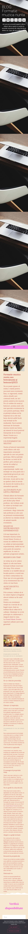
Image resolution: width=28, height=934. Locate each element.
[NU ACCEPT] (25, 926)
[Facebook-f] (4, 20)
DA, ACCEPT (14, 927)
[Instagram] (12, 20)
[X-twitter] (16, 20)
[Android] (20, 20)
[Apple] (24, 20)
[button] (14, 347)
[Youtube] (8, 20)
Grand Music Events (13, 619)
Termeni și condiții (14, 931)
